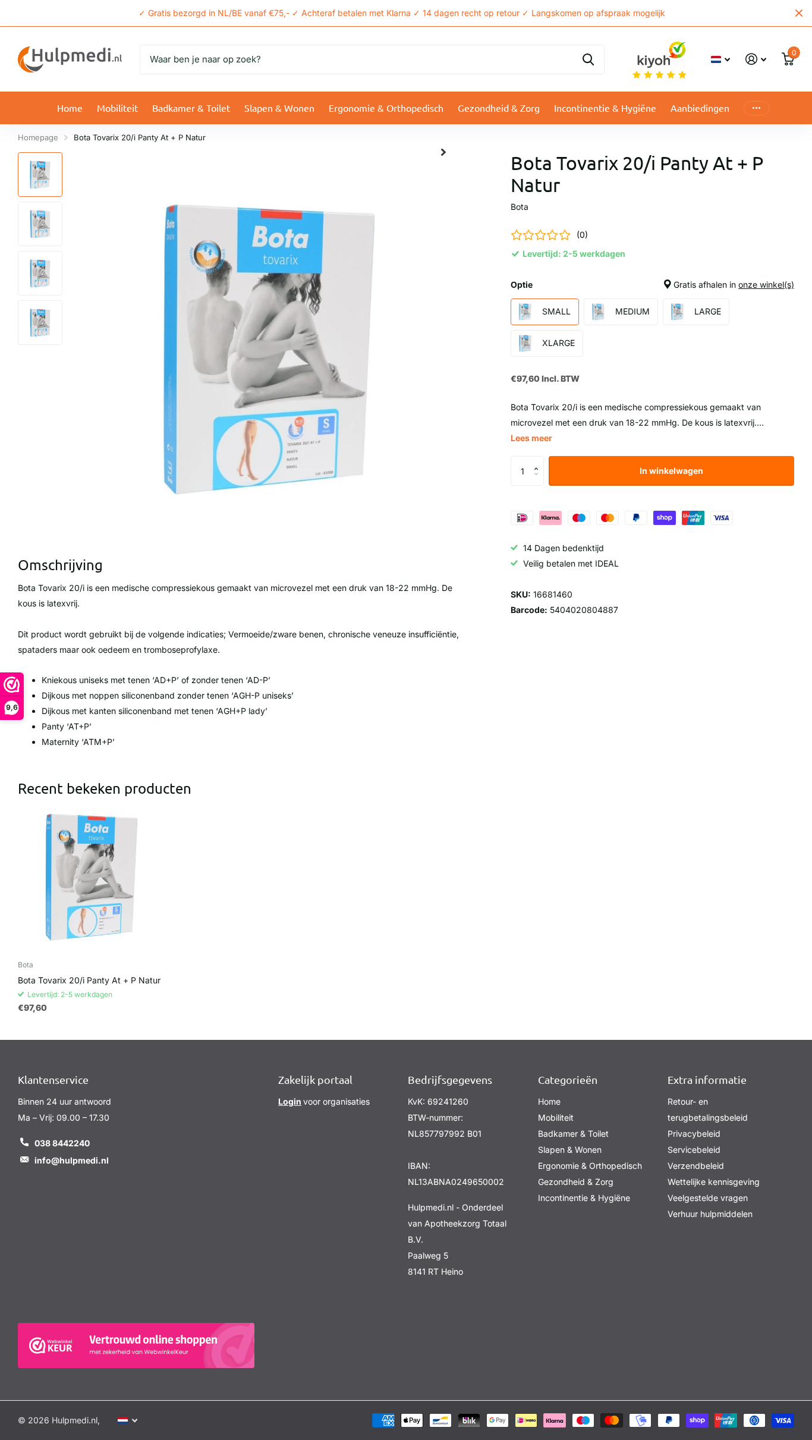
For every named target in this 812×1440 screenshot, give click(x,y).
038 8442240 (62, 1143)
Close (799, 13)
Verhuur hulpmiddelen (710, 1214)
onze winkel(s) (766, 284)
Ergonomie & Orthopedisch (386, 108)
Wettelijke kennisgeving (714, 1182)
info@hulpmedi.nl (71, 1160)
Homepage (38, 137)
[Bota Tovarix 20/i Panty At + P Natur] (91, 877)
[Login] (756, 59)
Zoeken (588, 59)
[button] (539, 460)
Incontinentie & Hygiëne (605, 108)
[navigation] (40, 174)
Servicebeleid (694, 1150)
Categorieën (567, 1079)
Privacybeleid (694, 1133)
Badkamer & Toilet (191, 108)
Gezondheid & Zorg (499, 108)
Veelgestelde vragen (708, 1198)
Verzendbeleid (696, 1166)
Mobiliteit (117, 108)
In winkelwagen (671, 471)
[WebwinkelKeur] (136, 1345)
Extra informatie (707, 1079)
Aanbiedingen (700, 108)
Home (70, 108)
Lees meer (531, 438)
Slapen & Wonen (279, 108)
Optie (652, 284)
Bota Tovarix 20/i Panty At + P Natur (89, 980)
